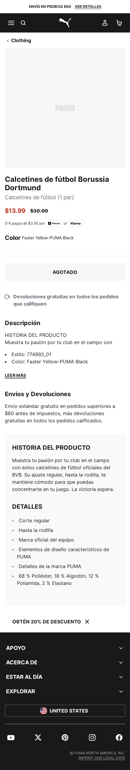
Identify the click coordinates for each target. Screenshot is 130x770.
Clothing (21, 40)
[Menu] (11, 23)
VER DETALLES (88, 6)
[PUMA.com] (65, 23)
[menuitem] (11, 737)
